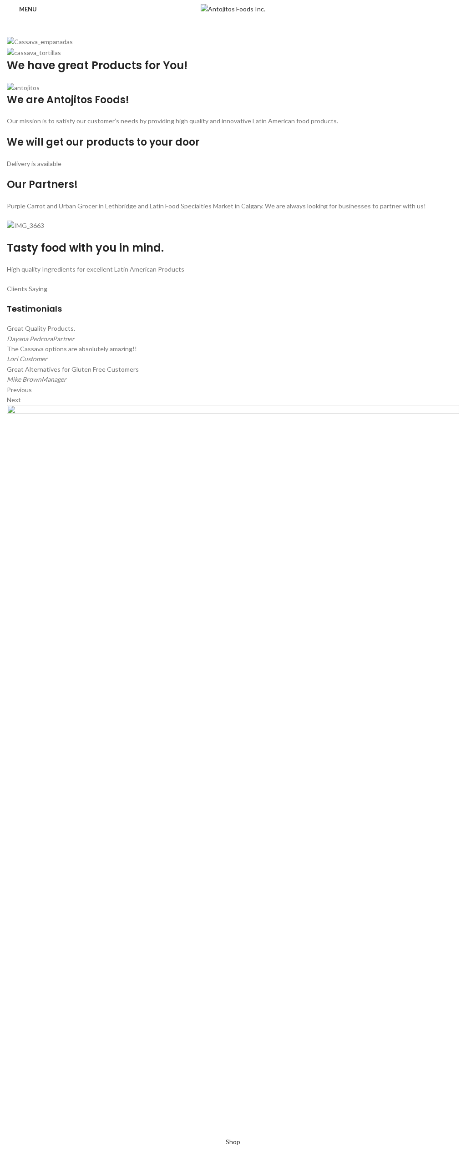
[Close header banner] (11, 1126)
